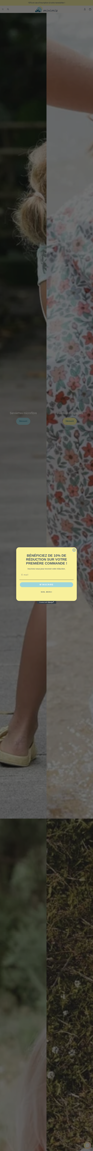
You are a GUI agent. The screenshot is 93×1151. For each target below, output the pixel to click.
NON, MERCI (46, 592)
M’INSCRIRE (47, 585)
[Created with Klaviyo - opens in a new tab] (46, 602)
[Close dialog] (74, 550)
